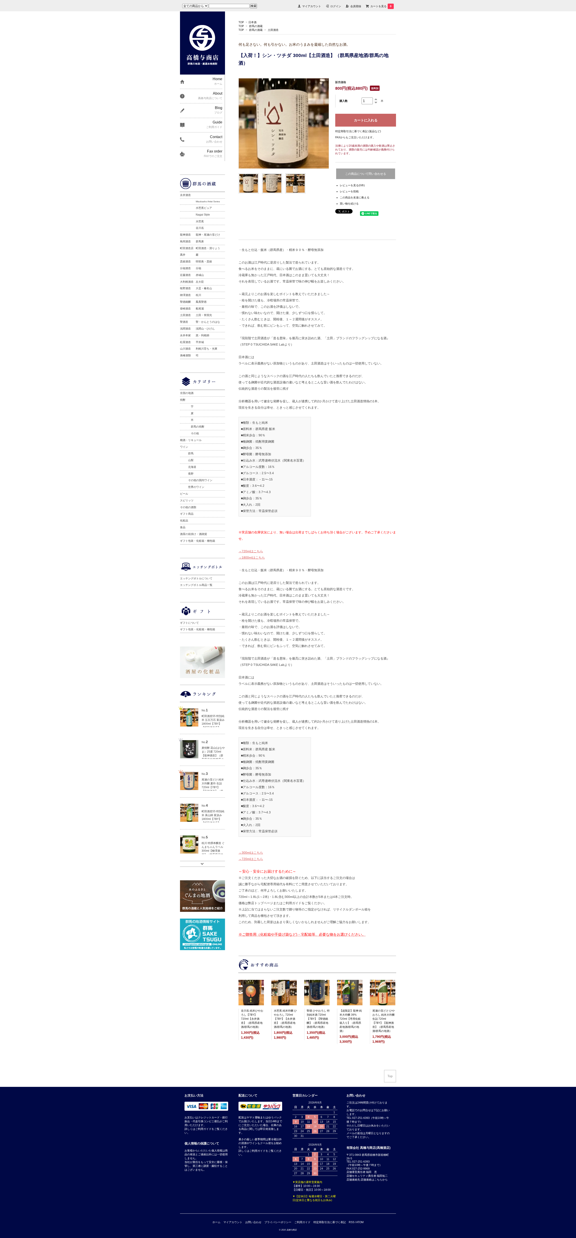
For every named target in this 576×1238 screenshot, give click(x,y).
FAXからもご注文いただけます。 (355, 137)
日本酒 (252, 22)
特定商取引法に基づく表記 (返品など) (358, 131)
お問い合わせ (253, 1222)
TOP (241, 22)
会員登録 (355, 6)
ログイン (335, 6)
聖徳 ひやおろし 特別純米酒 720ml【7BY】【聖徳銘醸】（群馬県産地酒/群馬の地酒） (318, 1019)
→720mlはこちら (250, 551)
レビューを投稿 (349, 191)
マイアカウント (311, 6)
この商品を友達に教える (354, 197)
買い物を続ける (349, 203)
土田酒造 (273, 30)
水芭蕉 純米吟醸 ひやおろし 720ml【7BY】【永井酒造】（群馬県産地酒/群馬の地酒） (285, 1019)
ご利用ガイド (302, 1222)
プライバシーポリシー (277, 1222)
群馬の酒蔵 (256, 26)
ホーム (216, 1222)
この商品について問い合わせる (365, 173)
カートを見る (381, 6)
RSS (351, 1222)
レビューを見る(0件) (352, 185)
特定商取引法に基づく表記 (329, 1222)
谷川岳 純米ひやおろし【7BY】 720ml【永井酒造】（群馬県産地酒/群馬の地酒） (252, 1019)
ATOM (360, 1222)
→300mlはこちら (250, 852)
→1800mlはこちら (251, 557)
